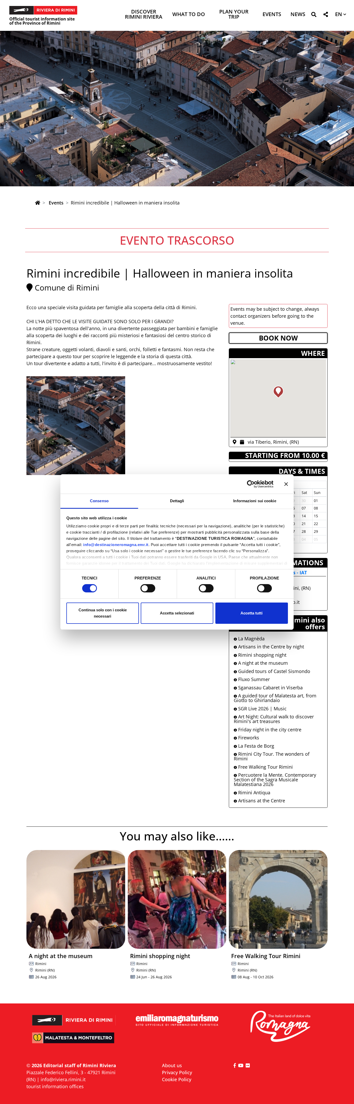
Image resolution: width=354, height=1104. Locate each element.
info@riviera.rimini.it (63, 1079)
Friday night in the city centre (269, 729)
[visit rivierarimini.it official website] (74, 1016)
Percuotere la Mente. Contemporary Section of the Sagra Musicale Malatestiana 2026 (275, 780)
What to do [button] (188, 15)
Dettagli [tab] (177, 501)
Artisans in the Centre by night (270, 646)
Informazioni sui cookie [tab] (254, 501)
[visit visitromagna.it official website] (280, 1026)
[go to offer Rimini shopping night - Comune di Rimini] (177, 899)
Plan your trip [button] (234, 14)
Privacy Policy (177, 1072)
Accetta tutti (251, 613)
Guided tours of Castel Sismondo (273, 671)
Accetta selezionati (177, 613)
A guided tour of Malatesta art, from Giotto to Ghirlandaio (275, 698)
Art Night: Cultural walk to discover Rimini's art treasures (274, 719)
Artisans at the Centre (261, 800)
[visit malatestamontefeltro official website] (74, 1041)
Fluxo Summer (253, 679)
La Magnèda (251, 638)
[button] (313, 15)
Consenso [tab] (99, 501)
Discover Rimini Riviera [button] (143, 14)
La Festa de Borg (255, 746)
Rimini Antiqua (253, 792)
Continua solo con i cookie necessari (103, 613)
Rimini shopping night (261, 655)
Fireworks (248, 737)
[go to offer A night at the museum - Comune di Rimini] (75, 899)
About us (172, 1065)
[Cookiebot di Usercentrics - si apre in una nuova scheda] (250, 484)
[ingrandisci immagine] (75, 425)
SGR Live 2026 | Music (262, 708)
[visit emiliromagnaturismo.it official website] (176, 1020)
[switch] (147, 588)
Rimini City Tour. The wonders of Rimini (271, 756)
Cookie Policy (176, 1079)
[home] (37, 203)
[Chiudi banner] (286, 484)
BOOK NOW (278, 338)
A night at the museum (262, 663)
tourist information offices (55, 1086)
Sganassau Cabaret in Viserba (270, 687)
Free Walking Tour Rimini (265, 767)
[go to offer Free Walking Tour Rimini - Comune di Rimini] (278, 899)
